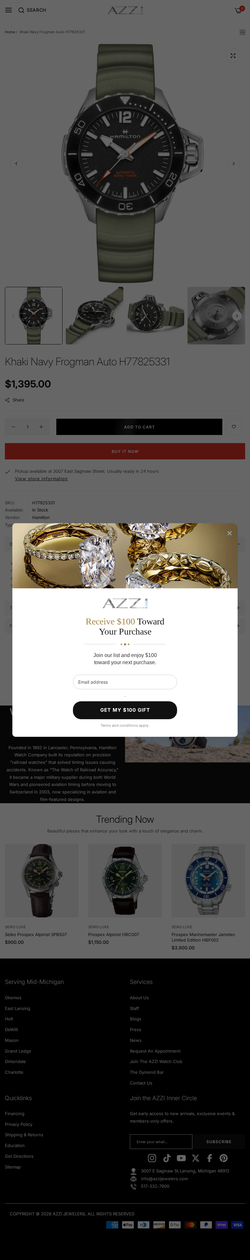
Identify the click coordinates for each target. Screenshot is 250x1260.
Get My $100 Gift (125, 710)
